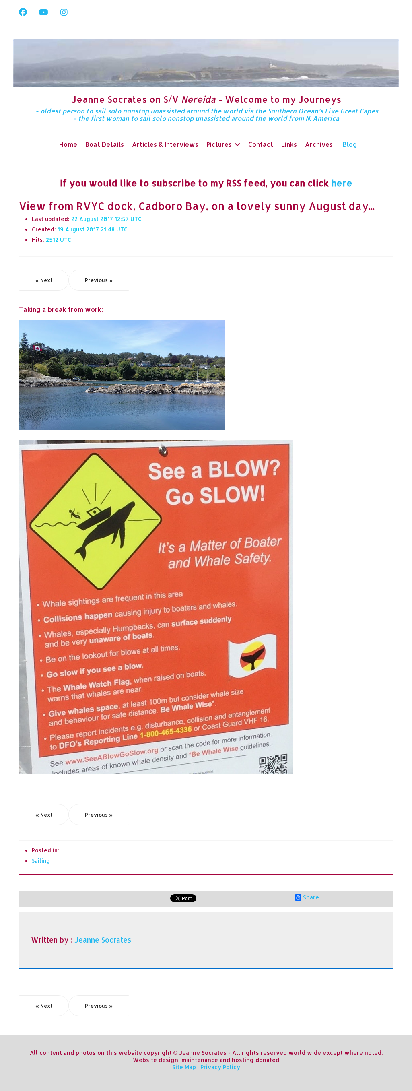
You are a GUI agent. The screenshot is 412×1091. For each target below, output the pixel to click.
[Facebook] (23, 12)
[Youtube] (43, 12)
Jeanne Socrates (102, 939)
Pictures (219, 144)
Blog (350, 144)
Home (68, 144)
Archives (319, 144)
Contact (260, 144)
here (341, 182)
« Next (43, 280)
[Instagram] (64, 12)
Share (311, 897)
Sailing (41, 860)
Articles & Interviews (165, 144)
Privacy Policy (220, 1067)
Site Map (184, 1067)
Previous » (99, 280)
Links (289, 144)
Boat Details (104, 144)
